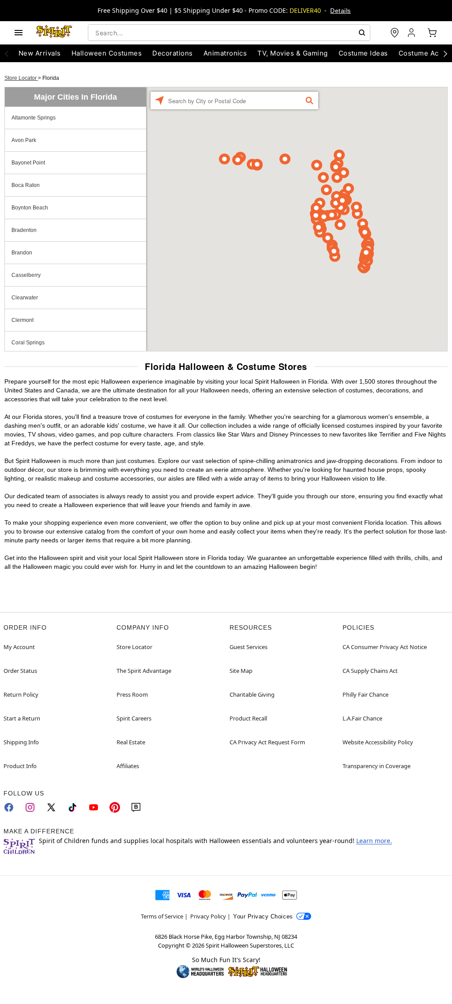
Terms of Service (162, 916)
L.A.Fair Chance (362, 718)
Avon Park (23, 140)
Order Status (20, 671)
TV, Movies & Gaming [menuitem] (292, 53)
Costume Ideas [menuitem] (363, 53)
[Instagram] (30, 807)
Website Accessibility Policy (378, 742)
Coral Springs (28, 343)
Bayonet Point (28, 163)
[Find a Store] (395, 33)
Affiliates (128, 766)
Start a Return (22, 718)
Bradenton (24, 230)
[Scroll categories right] (445, 53)
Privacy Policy (208, 916)
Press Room (132, 694)
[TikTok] (72, 807)
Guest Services (248, 647)
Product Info (20, 766)
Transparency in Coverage (377, 766)
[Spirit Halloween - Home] (54, 32)
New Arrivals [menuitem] (40, 53)
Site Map (241, 671)
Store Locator (21, 78)
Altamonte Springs (33, 118)
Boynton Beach (29, 208)
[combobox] (229, 33)
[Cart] (432, 32)
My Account (19, 647)
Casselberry (26, 275)
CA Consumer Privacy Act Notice (385, 647)
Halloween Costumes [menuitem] (107, 53)
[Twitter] (51, 807)
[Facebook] (9, 807)
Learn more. (374, 840)
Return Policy (21, 694)
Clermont (22, 320)
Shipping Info (21, 742)
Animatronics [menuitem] (225, 53)
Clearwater (24, 298)
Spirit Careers (134, 718)
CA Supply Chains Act (370, 671)
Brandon (21, 253)
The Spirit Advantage (144, 671)
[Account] (412, 33)
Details (340, 10)
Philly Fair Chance (365, 694)
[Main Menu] (18, 33)
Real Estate (131, 742)
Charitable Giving (252, 694)
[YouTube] (93, 807)
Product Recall (248, 718)
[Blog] (136, 807)
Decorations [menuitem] (172, 53)
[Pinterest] (114, 807)
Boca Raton (25, 185)
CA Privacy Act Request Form (267, 742)
